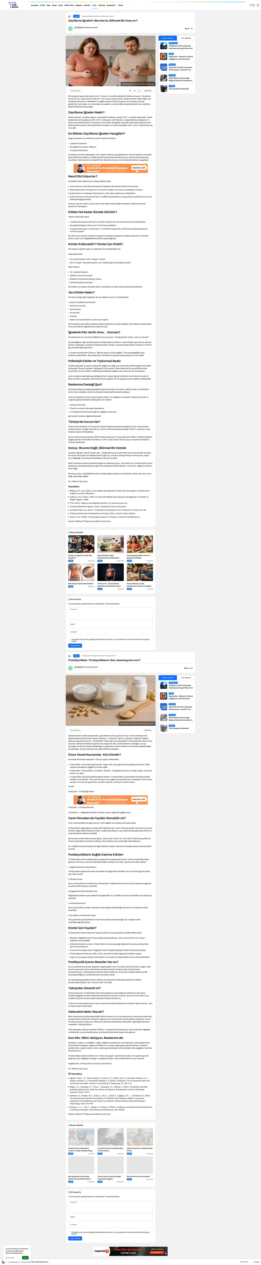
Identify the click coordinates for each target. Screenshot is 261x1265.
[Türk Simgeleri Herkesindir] (177, 88)
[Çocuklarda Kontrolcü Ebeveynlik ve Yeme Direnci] (110, 1141)
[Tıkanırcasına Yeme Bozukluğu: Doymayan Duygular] (110, 1169)
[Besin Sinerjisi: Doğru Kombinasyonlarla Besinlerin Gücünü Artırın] (110, 548)
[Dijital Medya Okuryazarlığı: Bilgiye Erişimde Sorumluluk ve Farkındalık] (177, 78)
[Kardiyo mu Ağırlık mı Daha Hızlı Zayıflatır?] (81, 548)
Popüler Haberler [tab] (168, 38)
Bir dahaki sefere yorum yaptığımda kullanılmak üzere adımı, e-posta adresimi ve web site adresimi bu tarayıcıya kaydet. (110, 640)
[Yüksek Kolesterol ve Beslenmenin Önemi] (140, 1141)
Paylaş (257, 1262)
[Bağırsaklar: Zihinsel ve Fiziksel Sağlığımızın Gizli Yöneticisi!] (177, 56)
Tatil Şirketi (78, 27)
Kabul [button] (25, 1258)
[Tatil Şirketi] (14, 5)
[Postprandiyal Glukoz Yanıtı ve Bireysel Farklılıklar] (140, 548)
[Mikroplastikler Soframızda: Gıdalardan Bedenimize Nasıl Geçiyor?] (81, 1169)
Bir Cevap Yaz (75, 599)
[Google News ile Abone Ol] (75, 91)
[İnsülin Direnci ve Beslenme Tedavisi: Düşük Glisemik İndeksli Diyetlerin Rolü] (81, 1141)
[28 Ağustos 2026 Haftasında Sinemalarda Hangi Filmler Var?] (177, 46)
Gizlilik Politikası (10, 1257)
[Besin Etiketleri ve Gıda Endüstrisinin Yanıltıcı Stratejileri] (140, 576)
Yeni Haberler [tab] (186, 38)
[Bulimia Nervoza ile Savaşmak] (140, 1169)
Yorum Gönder (75, 645)
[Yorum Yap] (130, 91)
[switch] (252, 5)
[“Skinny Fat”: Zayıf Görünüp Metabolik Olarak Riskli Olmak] (110, 576)
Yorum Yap (244, 1262)
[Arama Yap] (257, 5)
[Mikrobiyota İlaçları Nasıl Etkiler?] (81, 576)
